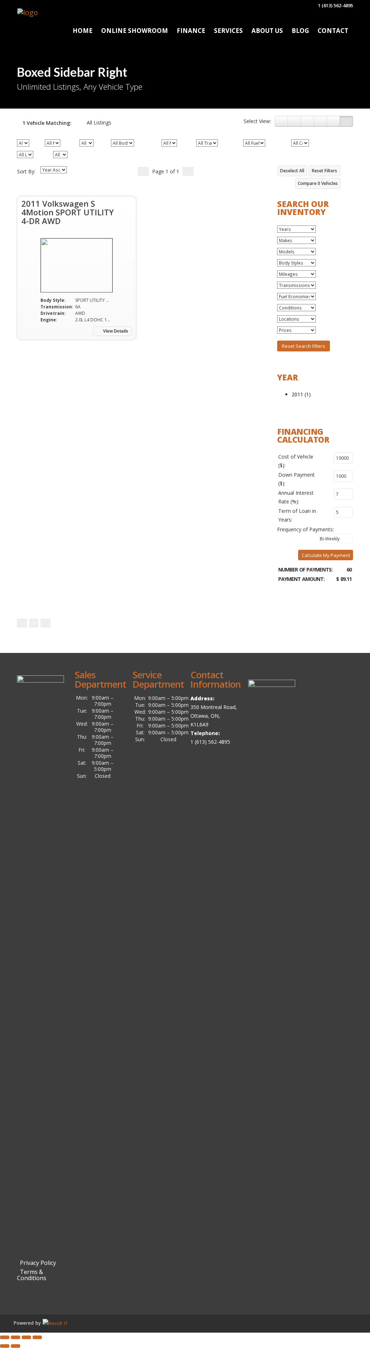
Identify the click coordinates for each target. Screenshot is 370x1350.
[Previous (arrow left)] (4, 1346)
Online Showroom (134, 30)
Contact (333, 30)
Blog (300, 30)
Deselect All (292, 171)
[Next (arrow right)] (15, 1346)
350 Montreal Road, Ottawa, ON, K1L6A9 (213, 716)
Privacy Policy (36, 1263)
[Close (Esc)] (4, 1337)
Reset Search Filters (303, 346)
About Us (267, 30)
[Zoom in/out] (37, 1337)
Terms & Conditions (31, 1275)
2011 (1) (301, 394)
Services (228, 30)
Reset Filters (324, 171)
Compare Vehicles (318, 183)
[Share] (15, 1337)
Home (82, 30)
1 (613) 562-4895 (335, 5)
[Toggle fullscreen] (26, 1337)
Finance (191, 30)
